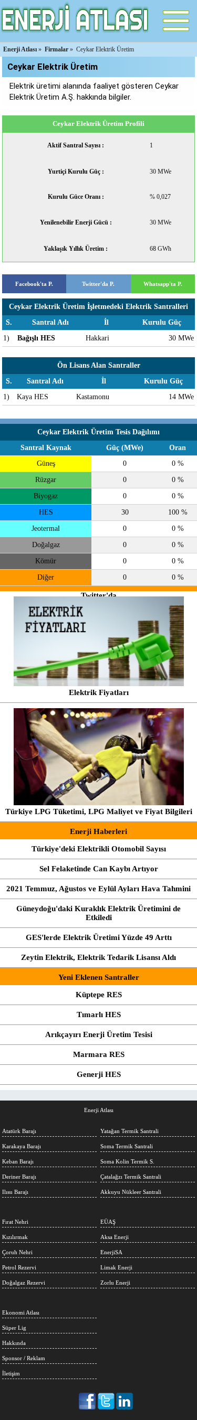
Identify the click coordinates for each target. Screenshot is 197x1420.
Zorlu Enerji (115, 1282)
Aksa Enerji (114, 1237)
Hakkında (14, 1343)
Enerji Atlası (98, 1110)
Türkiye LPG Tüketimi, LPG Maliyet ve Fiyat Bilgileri (98, 811)
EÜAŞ (108, 1222)
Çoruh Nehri (17, 1252)
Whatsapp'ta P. (162, 284)
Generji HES (99, 1074)
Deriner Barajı (19, 1176)
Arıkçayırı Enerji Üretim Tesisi (98, 1034)
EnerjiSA (111, 1252)
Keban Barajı (18, 1161)
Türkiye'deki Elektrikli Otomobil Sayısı (99, 849)
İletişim (11, 1373)
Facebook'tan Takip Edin (88, 1401)
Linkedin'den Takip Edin (125, 1401)
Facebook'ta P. (34, 284)
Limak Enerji (116, 1267)
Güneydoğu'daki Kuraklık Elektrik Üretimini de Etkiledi (98, 913)
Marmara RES (99, 1054)
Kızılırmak (15, 1237)
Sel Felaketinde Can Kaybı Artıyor (98, 868)
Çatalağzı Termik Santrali (130, 1176)
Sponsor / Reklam (23, 1358)
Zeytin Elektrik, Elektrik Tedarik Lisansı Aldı (98, 957)
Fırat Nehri (15, 1222)
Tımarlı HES (99, 1014)
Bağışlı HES (36, 338)
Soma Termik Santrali (126, 1146)
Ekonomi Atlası (20, 1312)
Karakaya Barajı (21, 1146)
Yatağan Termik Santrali (129, 1131)
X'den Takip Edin (106, 1401)
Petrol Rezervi (19, 1267)
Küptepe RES (99, 994)
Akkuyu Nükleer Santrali (130, 1192)
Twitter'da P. (98, 284)
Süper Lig (14, 1328)
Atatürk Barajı (19, 1131)
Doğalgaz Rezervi (23, 1282)
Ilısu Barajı (15, 1192)
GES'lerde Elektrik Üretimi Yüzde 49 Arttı (99, 937)
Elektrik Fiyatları (99, 692)
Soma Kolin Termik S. (127, 1161)
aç (176, 21)
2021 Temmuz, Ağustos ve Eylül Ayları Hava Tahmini (98, 888)
